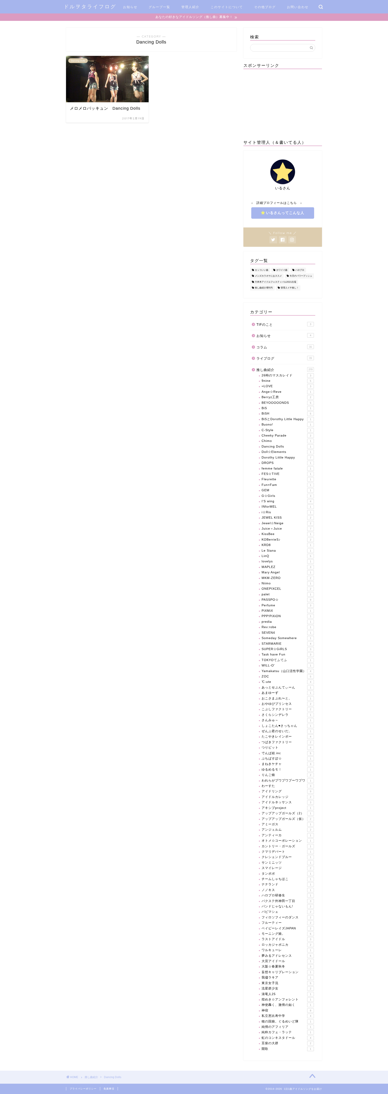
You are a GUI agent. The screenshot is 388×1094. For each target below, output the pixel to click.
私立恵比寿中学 (286, 1016)
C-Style (286, 430)
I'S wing (286, 501)
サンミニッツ (286, 862)
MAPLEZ (286, 567)
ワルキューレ (286, 950)
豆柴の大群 (286, 1043)
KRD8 (286, 545)
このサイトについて (227, 7)
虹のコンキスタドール (286, 1037)
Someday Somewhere (286, 638)
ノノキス (286, 890)
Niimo (286, 583)
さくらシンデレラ (286, 714)
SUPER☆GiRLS (286, 649)
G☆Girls (286, 496)
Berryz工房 (286, 397)
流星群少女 (286, 988)
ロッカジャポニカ (286, 944)
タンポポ (286, 873)
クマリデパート (286, 851)
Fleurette (286, 479)
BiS (286, 408)
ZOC (286, 676)
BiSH (286, 413)
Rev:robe (286, 627)
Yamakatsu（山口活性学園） (286, 671)
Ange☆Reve (286, 391)
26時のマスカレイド (286, 375)
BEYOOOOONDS (286, 402)
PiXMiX (286, 610)
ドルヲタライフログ (90, 6)
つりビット (286, 747)
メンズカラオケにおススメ (268, 276)
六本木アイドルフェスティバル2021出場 (275, 282)
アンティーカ (286, 835)
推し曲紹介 (284, 370)
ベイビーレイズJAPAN (286, 928)
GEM (286, 490)
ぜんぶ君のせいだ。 (286, 731)
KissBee (286, 534)
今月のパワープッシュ (301, 276)
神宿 (286, 1010)
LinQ (286, 556)
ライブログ (284, 358)
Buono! (286, 424)
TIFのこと (283, 324)
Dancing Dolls (286, 446)
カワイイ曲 (281, 270)
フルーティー (286, 922)
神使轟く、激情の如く (286, 1005)
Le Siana (286, 550)
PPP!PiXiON (286, 616)
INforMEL (286, 506)
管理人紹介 (190, 7)
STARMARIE (286, 643)
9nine (286, 380)
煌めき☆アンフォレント (286, 999)
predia (286, 621)
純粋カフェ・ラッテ (286, 1032)
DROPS (286, 463)
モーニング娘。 (286, 933)
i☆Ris (286, 512)
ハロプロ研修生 (286, 895)
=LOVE (286, 386)
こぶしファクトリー (286, 709)
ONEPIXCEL (286, 588)
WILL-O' (286, 665)
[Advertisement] (282, 103)
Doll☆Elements (286, 452)
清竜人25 (286, 994)
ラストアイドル (286, 939)
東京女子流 (286, 983)
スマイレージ (286, 868)
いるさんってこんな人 (285, 213)
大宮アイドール (286, 961)
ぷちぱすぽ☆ (286, 758)
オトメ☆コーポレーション (286, 840)
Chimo (286, 441)
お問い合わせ (298, 7)
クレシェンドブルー (286, 857)
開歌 (286, 1048)
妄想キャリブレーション (286, 972)
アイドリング (286, 791)
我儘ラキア (286, 977)
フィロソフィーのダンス (286, 917)
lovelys (286, 561)
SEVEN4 (286, 632)
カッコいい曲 (261, 270)
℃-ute (286, 681)
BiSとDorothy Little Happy (286, 419)
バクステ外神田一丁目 (286, 901)
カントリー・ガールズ (286, 846)
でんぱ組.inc (286, 753)
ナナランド (286, 884)
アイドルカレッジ (286, 797)
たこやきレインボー (286, 736)
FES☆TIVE (286, 474)
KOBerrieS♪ (286, 539)
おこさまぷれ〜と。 (286, 698)
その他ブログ (265, 7)
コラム (284, 347)
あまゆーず (286, 692)
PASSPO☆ (286, 599)
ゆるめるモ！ (286, 769)
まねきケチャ (286, 764)
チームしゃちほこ (286, 879)
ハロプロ (299, 270)
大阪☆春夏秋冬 (286, 966)
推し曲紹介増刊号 (264, 288)
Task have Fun (286, 654)
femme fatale (286, 468)
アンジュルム (286, 829)
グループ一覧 (159, 7)
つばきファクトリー (286, 742)
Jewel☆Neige (286, 523)
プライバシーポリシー (83, 1088)
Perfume (286, 605)
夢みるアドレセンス (286, 955)
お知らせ (130, 7)
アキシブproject (286, 808)
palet (286, 594)
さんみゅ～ (286, 720)
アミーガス (286, 824)
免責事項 (109, 1088)
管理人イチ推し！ (290, 288)
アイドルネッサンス (286, 802)
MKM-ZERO (286, 578)
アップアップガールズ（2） (286, 813)
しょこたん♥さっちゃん (286, 725)
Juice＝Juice (286, 528)
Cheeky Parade (286, 435)
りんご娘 (286, 775)
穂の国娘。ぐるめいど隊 (286, 1021)
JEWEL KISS (286, 517)
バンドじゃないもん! (286, 906)
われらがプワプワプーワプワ (286, 780)
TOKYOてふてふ (286, 660)
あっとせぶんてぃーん (286, 687)
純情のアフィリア (286, 1026)
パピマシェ (286, 911)
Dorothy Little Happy (286, 457)
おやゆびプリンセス (286, 703)
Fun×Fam (286, 485)
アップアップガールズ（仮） (286, 819)
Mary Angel (286, 572)
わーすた (286, 786)
